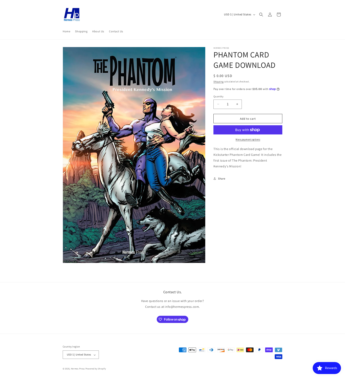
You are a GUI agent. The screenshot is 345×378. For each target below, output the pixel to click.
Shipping (218, 81)
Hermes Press (78, 368)
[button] (261, 14)
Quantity (218, 96)
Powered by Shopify (95, 368)
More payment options (248, 139)
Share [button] (221, 178)
